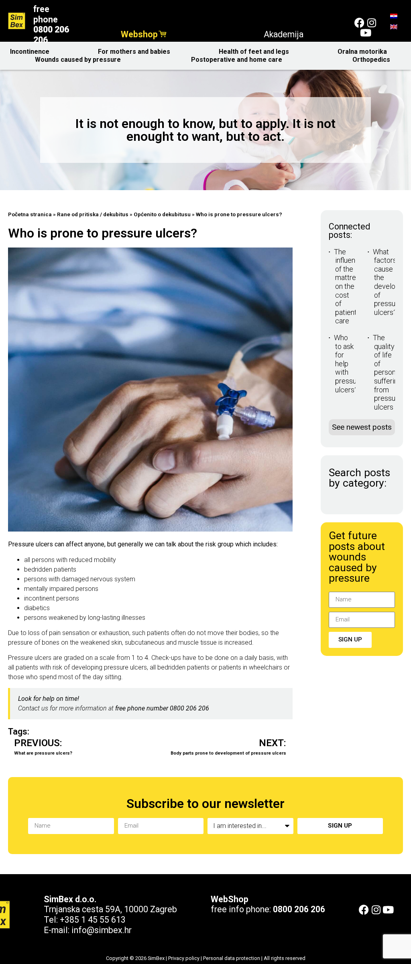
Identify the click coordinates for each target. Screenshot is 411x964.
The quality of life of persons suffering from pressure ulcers (387, 372)
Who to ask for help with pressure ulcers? (348, 363)
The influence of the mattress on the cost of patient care (348, 286)
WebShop (229, 899)
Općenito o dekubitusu (162, 214)
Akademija (283, 34)
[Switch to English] (393, 26)
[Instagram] (371, 23)
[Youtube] (365, 33)
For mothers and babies (134, 51)
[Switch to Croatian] (393, 15)
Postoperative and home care (236, 59)
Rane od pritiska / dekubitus (92, 214)
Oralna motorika (362, 51)
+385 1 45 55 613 (93, 920)
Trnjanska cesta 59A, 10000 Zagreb (110, 909)
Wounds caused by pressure (78, 59)
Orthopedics (371, 59)
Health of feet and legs (254, 51)
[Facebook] (359, 23)
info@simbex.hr (101, 930)
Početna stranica (30, 214)
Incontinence (29, 51)
